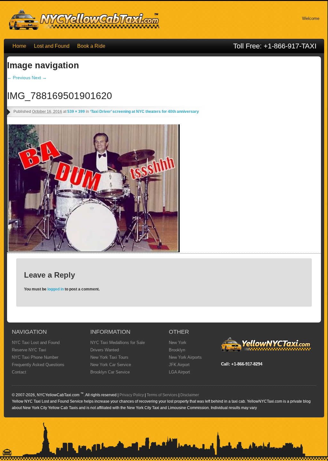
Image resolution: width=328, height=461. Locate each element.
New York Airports (185, 357)
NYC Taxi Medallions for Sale (117, 342)
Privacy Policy (131, 395)
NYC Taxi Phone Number (35, 357)
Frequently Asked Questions (38, 364)
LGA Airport (179, 372)
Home (19, 46)
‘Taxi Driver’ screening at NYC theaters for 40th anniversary (144, 111)
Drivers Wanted (104, 350)
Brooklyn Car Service (110, 372)
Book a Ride (91, 46)
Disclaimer (189, 395)
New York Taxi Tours (109, 357)
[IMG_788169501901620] (93, 250)
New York (177, 342)
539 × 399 (76, 111)
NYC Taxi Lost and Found (36, 342)
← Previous (18, 77)
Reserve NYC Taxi (29, 350)
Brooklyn (177, 350)
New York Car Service (110, 364)
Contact (19, 372)
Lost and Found (52, 46)
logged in (55, 289)
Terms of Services (162, 395)
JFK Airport (179, 364)
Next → (39, 77)
